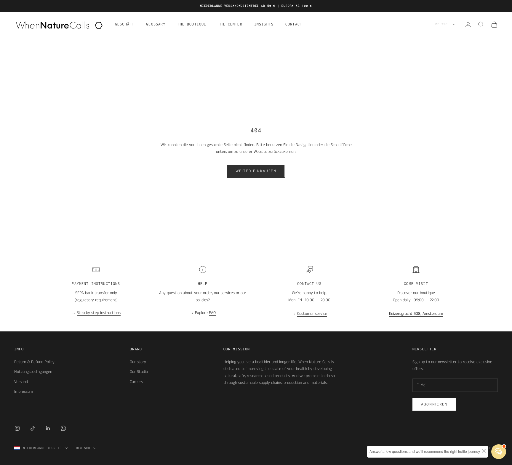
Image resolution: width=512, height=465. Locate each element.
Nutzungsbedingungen (33, 372)
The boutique (191, 24)
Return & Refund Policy (34, 362)
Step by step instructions (99, 313)
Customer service (312, 314)
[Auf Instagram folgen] (17, 428)
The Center (230, 24)
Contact (293, 24)
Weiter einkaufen (256, 171)
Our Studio (139, 372)
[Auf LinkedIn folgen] (48, 428)
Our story (138, 362)
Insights (263, 24)
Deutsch (443, 24)
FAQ (212, 313)
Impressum (23, 392)
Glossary (155, 24)
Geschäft (124, 24)
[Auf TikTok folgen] (33, 428)
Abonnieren (434, 404)
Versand (21, 382)
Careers (136, 382)
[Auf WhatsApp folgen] (63, 428)
